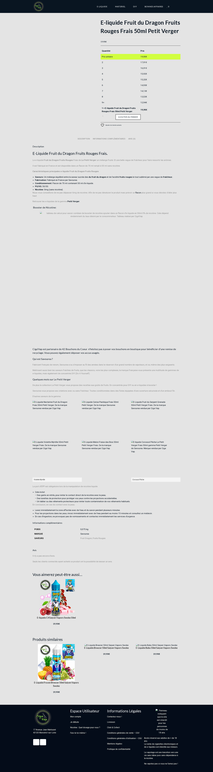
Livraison (111, 722)
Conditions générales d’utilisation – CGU (124, 738)
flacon (138, 192)
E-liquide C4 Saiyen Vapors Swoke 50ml (56, 617)
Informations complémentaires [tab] (109, 139)
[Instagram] (43, 742)
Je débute (74, 722)
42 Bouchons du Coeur (75, 349)
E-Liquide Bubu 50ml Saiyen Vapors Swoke (157, 647)
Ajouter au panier (128, 117)
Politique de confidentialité (118, 749)
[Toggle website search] (179, 6)
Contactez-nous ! (114, 716)
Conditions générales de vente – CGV (123, 733)
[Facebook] (36, 742)
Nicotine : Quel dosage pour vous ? (85, 727)
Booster (37, 207)
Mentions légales (114, 744)
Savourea (84, 534)
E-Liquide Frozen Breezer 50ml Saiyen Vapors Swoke (56, 684)
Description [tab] (84, 139)
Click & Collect (113, 727)
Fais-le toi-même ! (78, 733)
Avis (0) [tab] (131, 139)
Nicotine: (51, 207)
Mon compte (75, 716)
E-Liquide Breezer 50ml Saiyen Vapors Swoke (106, 647)
